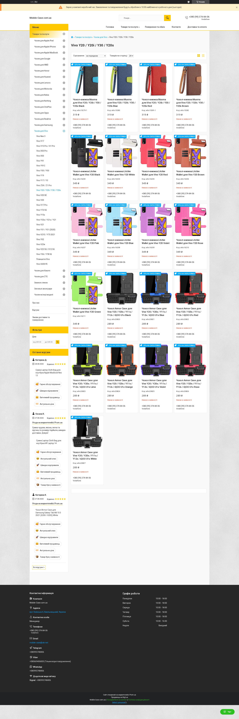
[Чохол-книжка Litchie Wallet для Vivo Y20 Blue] (121, 220)
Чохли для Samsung (43, 125)
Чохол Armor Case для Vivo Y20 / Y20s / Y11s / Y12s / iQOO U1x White (85, 455)
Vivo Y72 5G (41, 210)
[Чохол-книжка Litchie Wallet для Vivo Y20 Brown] (190, 151)
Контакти (176, 27)
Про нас (35, 303)
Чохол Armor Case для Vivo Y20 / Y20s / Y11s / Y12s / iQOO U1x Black (119, 311)
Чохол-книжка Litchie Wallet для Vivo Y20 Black (86, 173)
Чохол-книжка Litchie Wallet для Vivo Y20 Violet (155, 242)
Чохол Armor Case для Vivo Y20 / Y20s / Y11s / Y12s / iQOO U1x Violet (154, 383)
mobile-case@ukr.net (39, 643)
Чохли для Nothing (42, 101)
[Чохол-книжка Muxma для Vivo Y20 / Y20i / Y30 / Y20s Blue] (121, 79)
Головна (110, 27)
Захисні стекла (41, 283)
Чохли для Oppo (41, 113)
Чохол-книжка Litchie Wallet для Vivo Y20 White (121, 173)
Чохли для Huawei (42, 77)
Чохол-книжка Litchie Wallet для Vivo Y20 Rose (189, 242)
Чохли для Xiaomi (42, 271)
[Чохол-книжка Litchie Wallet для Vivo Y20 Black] (87, 151)
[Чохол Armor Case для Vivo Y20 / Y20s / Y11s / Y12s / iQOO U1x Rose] (190, 360)
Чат (229, 712)
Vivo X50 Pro (41, 151)
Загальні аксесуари (43, 289)
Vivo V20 (40, 200)
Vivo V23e (40, 244)
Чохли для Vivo (100, 37)
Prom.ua (133, 695)
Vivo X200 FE (42, 264)
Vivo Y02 (40, 239)
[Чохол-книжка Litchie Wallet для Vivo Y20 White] (121, 151)
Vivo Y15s (40, 215)
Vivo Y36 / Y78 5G (44, 254)
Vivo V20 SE (41, 195)
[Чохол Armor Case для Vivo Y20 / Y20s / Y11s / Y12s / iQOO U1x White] (87, 432)
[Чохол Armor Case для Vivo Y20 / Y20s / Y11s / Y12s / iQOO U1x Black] (121, 288)
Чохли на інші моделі (43, 295)
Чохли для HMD (41, 65)
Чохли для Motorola (43, 89)
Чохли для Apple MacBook (46, 53)
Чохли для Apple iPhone (45, 47)
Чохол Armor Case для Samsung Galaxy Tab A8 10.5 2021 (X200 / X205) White (48, 512)
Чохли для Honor (41, 71)
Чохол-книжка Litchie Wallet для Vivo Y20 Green (87, 310)
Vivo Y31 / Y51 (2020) (45, 229)
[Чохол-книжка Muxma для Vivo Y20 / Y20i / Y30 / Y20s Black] (87, 79)
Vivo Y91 (40, 161)
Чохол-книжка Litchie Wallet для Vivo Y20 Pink (86, 242)
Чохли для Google (42, 59)
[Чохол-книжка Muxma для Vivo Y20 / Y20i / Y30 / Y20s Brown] (190, 79)
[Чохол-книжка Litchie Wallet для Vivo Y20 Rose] (190, 220)
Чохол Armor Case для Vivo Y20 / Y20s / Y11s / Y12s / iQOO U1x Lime (85, 383)
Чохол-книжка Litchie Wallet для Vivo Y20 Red (154, 173)
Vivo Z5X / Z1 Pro (44, 185)
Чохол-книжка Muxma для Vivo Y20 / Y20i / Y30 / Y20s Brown (190, 102)
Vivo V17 (40, 141)
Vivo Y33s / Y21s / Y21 (46, 220)
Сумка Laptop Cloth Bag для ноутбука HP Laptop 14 (48, 441)
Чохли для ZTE (41, 276)
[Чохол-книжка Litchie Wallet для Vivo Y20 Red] (156, 151)
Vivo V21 (40, 225)
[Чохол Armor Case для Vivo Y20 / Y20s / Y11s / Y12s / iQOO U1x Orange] (121, 360)
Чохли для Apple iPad (44, 41)
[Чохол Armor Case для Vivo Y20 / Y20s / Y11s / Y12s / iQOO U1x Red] (190, 288)
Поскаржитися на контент (117, 700)
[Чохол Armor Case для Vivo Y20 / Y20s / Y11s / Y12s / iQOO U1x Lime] (87, 360)
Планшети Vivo (43, 259)
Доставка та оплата (197, 27)
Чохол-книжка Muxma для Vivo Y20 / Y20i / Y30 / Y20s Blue (121, 102)
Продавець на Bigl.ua (119, 697)
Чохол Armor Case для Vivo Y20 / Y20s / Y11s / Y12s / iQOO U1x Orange (120, 383)
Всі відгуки (38, 567)
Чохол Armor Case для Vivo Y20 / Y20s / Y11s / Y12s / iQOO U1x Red (188, 311)
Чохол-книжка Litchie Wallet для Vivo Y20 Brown (190, 173)
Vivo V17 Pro (41, 205)
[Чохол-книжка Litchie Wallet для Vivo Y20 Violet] (156, 220)
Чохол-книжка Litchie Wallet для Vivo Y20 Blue (120, 242)
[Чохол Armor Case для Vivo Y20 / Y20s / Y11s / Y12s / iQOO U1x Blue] (156, 288)
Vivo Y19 (40, 175)
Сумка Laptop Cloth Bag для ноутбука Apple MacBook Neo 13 (49, 372)
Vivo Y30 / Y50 (42, 170)
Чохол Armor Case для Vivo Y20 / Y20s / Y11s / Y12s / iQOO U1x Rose (188, 383)
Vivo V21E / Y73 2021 (45, 234)
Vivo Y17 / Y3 (42, 180)
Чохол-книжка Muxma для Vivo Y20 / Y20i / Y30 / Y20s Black (87, 102)
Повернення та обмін (155, 27)
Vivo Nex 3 (40, 136)
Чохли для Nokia (41, 95)
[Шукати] (167, 18)
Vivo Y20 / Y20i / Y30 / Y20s (48, 190)
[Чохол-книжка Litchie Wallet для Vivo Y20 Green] (87, 288)
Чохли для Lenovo (42, 83)
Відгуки (35, 310)
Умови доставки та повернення (41, 318)
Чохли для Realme (42, 119)
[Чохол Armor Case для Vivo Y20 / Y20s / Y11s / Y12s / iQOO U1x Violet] (156, 360)
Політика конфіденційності (138, 700)
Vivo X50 (40, 156)
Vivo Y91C (40, 166)
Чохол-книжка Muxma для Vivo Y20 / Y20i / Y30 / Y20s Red (156, 102)
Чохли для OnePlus (42, 107)
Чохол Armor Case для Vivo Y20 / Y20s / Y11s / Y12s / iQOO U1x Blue (154, 311)
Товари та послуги (129, 27)
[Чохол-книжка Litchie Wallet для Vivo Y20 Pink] (87, 220)
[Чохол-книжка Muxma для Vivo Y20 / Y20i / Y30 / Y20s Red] (156, 79)
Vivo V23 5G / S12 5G (45, 249)
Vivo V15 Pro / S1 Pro (45, 146)
